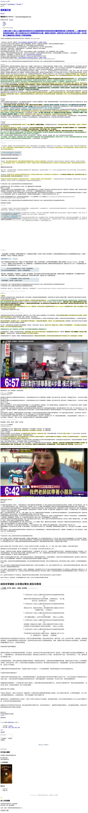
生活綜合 (11, 19)
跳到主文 (3, 13)
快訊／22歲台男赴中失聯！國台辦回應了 (32, 54)
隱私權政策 (51, 795)
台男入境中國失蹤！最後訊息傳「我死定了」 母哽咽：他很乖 (32, 42)
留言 (12, 722)
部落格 (4, 23)
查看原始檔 (4, 589)
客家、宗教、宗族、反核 (14, 727)
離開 (7, 810)
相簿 (4, 22)
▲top (2, 729)
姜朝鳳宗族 (6, 10)
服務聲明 (56, 795)
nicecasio (2, 715)
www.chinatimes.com (32, 588)
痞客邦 (9, 722)
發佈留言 (2, 740)
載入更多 (2, 732)
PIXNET (34, 795)
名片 (4, 25)
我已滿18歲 (3, 810)
